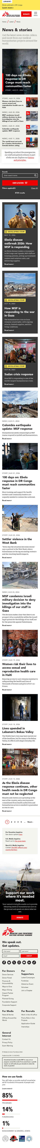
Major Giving (7, 990)
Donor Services (7, 974)
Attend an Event (27, 984)
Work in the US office (29, 1015)
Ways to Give (7, 986)
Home (4, 22)
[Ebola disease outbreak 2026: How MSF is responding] (20, 234)
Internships (25, 1027)
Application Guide (28, 1023)
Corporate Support (9, 1005)
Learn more (7, 7)
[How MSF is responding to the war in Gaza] (20, 302)
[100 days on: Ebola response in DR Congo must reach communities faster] (20, 472)
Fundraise (24, 981)
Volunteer (24, 987)
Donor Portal (7, 978)
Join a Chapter (26, 990)
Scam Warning (7, 1046)
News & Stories (7, 1015)
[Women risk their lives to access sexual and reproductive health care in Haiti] (20, 102)
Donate (20, 917)
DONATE (26, 14)
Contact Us (6, 1039)
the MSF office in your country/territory (16, 848)
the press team (20, 841)
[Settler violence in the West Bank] (20, 532)
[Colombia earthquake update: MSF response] (20, 130)
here (20, 834)
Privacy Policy (7, 1042)
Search (5, 172)
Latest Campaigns (28, 977)
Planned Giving (8, 999)
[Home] (11, 14)
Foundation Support (9, 1002)
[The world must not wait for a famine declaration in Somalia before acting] (20, 142)
